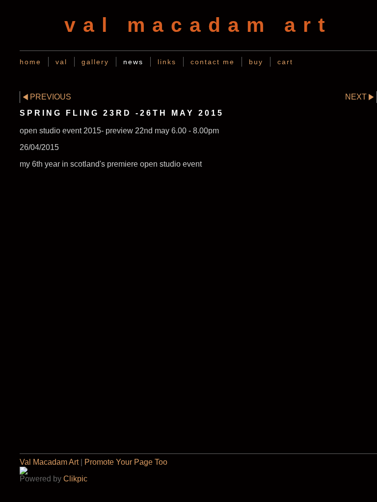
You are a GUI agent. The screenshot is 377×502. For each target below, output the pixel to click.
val (61, 62)
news (133, 62)
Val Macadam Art (49, 462)
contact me (212, 62)
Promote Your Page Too (125, 462)
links (167, 62)
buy (256, 62)
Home (30, 62)
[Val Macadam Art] (198, 471)
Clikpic (75, 479)
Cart (285, 62)
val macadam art (198, 25)
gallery (95, 62)
